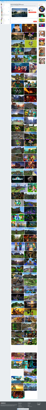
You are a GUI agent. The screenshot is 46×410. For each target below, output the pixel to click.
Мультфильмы (3, 19)
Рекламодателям (20, 405)
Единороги (29, 405)
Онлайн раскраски (4, 0)
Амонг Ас (3, 12)
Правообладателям (20, 406)
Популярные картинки (41, 28)
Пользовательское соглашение (21, 407)
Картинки (12, 0)
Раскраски (1, 0)
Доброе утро (3, 5)
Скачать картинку (32, 12)
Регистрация (44, 0)
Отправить (35, 21)
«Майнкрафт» (12, 6)
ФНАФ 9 (3, 18)
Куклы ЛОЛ (29, 404)
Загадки (7, 0)
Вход (42, 0)
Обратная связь (19, 404)
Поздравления (9, 0)
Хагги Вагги (3, 23)
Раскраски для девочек (30, 406)
